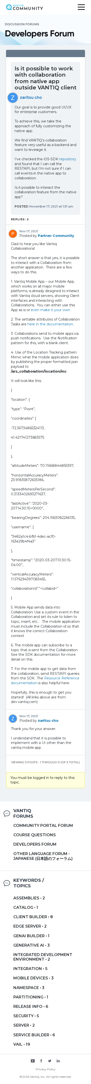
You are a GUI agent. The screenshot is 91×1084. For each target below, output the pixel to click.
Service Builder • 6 (34, 1035)
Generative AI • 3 (31, 945)
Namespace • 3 (28, 987)
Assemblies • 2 (29, 898)
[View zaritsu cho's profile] (12, 97)
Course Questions (34, 835)
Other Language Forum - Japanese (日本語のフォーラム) (43, 856)
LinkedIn (58, 1061)
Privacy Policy (46, 1069)
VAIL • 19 (21, 1044)
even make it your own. (50, 310)
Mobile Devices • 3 (33, 978)
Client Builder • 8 (33, 917)
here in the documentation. (50, 324)
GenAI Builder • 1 (31, 936)
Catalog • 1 (25, 907)
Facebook (41, 1061)
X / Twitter (50, 1061)
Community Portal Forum (43, 825)
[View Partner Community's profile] (12, 233)
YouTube (33, 1061)
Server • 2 (24, 1025)
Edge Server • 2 (30, 926)
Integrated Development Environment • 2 (42, 957)
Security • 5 (26, 1016)
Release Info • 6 (30, 1006)
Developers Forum (35, 844)
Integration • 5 (30, 968)
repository (67, 159)
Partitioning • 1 (30, 997)
